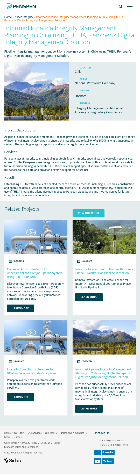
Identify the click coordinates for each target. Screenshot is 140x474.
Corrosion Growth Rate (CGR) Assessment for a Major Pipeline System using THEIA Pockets (35, 273)
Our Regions (65, 433)
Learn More (20, 308)
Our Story (19, 433)
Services (85, 103)
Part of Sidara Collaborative (24, 460)
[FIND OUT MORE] (35, 253)
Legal (57, 442)
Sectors (84, 91)
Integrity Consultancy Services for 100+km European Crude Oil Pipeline (32, 371)
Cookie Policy (11, 442)
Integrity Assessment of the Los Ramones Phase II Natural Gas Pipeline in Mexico (104, 271)
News (7, 437)
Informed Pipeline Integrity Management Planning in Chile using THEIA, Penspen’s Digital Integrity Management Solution (103, 373)
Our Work (50, 433)
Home (8, 17)
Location (85, 68)
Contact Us (101, 433)
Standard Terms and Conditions (21, 447)
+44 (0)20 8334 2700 (118, 445)
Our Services (35, 433)
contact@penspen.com (111, 440)
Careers (18, 437)
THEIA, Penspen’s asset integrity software (40, 162)
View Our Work (88, 213)
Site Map (45, 442)
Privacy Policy (29, 442)
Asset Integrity (24, 17)
